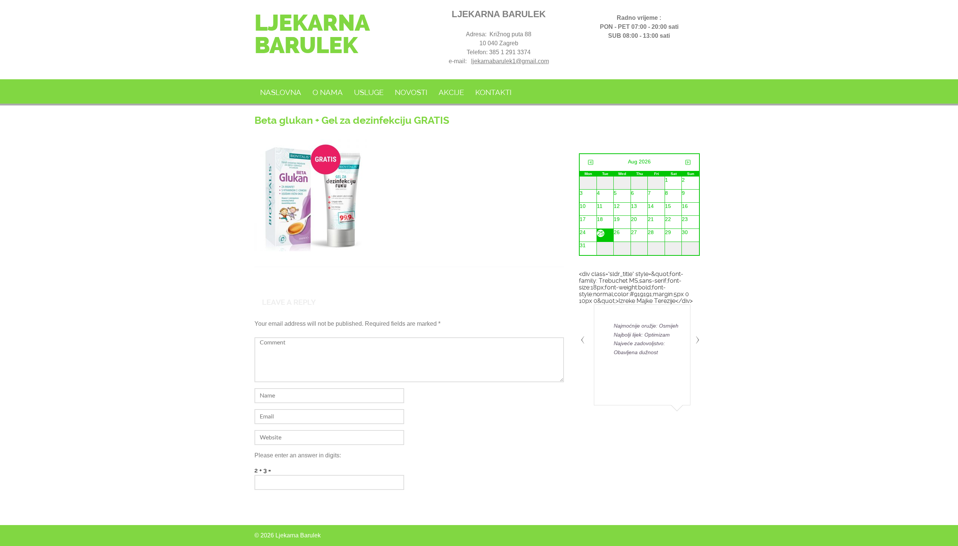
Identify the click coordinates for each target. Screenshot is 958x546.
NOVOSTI (411, 92)
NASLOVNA (280, 92)
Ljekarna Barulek (311, 34)
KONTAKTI (493, 92)
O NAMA (327, 92)
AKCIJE (451, 92)
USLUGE (369, 92)
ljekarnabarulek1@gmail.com (510, 61)
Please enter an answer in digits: (297, 455)
